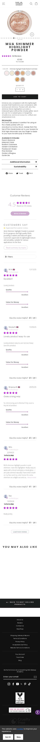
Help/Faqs (20, 629)
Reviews (20, 623)
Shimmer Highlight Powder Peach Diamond (6, 73)
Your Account (20, 654)
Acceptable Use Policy (20, 645)
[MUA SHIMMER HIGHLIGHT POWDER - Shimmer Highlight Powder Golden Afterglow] (9, 585)
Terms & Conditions (20, 638)
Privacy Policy (20, 642)
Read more (32, 478)
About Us (20, 620)
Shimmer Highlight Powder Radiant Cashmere (17, 73)
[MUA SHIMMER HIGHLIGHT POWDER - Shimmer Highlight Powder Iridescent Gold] (6, 583)
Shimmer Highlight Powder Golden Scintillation (22, 73)
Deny (19, 737)
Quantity (20, 86)
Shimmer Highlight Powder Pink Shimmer (33, 73)
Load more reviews (20, 532)
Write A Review (20, 213)
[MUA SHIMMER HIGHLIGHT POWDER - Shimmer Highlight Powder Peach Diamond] (3, 583)
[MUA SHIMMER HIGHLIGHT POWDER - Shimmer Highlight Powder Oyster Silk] (11, 585)
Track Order (20, 657)
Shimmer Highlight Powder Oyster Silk (22, 79)
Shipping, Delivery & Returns (20, 635)
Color (20, 69)
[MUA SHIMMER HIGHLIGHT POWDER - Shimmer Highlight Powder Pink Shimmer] (6, 585)
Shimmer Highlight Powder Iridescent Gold (12, 73)
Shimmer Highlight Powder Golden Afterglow (17, 79)
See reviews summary (13, 577)
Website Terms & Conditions (20, 648)
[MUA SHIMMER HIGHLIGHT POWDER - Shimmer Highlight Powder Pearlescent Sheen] (14, 583)
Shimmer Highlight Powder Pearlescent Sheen (28, 73)
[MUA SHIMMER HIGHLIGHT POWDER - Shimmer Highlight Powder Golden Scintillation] (11, 583)
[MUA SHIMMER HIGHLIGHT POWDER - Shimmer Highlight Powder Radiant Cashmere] (9, 583)
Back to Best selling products (21, 603)
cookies (20, 729)
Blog (20, 660)
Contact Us (20, 626)
